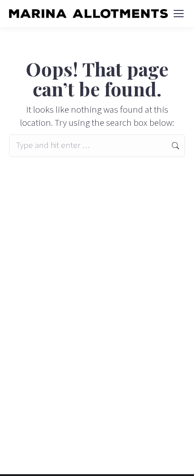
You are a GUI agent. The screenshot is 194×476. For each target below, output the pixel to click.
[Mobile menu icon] (178, 13)
